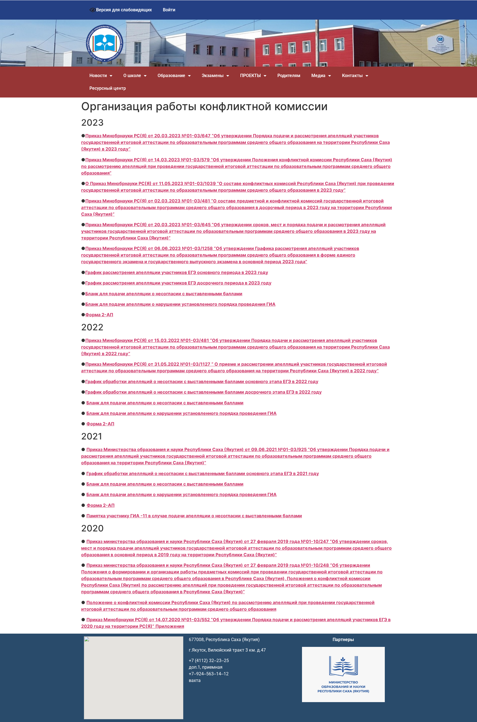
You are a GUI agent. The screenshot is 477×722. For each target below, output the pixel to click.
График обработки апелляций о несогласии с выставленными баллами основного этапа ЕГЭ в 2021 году (202, 473)
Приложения (169, 626)
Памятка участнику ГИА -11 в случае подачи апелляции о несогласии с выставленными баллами (194, 515)
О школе (132, 75)
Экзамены (213, 75)
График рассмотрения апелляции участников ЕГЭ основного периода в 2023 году (176, 272)
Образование (171, 75)
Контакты (352, 75)
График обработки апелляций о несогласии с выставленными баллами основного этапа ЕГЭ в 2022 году (201, 381)
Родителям (288, 75)
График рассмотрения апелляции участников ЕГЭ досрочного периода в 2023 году (178, 283)
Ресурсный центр (107, 88)
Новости (98, 75)
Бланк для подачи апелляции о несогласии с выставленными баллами (163, 293)
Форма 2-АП (99, 314)
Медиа (318, 75)
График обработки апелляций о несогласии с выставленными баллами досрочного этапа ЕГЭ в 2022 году (203, 392)
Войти (169, 9)
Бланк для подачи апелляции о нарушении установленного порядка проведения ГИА (180, 304)
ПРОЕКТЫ (250, 75)
